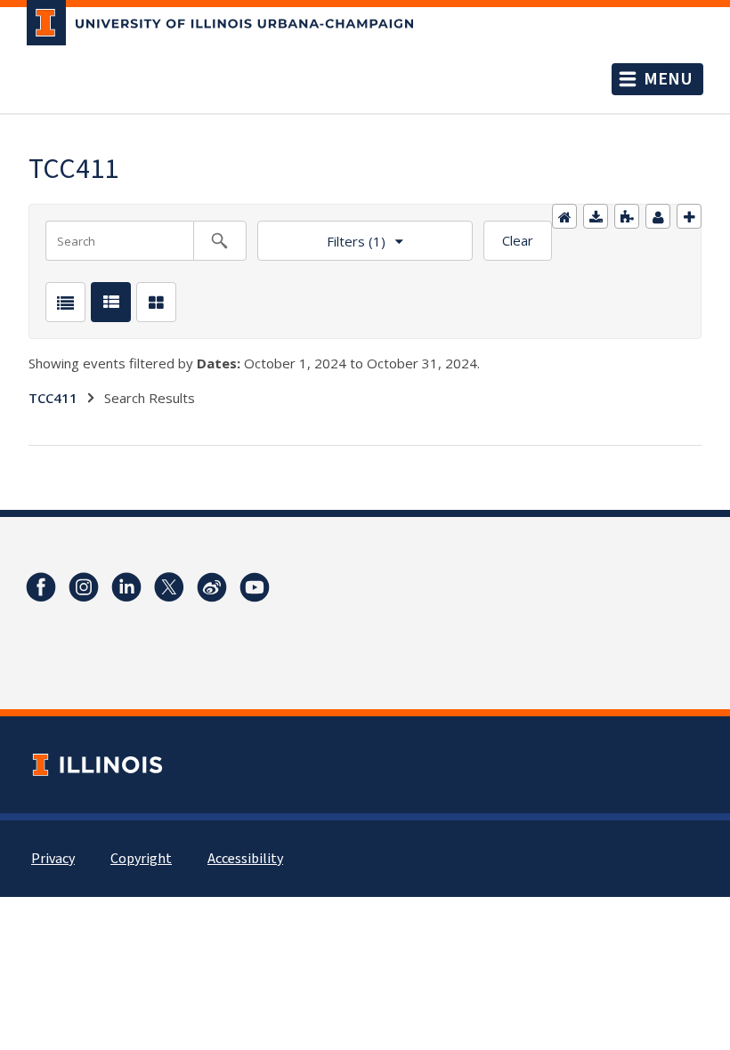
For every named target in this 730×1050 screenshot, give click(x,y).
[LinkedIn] (126, 587)
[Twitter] (169, 587)
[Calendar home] (564, 216)
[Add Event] (689, 216)
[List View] (65, 302)
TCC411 (52, 398)
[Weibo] (211, 587)
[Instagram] (83, 587)
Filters (321, 235)
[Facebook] (41, 587)
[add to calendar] (595, 216)
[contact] (657, 216)
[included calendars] (626, 216)
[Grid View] (156, 302)
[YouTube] (254, 587)
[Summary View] (111, 302)
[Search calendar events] (220, 241)
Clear (517, 240)
